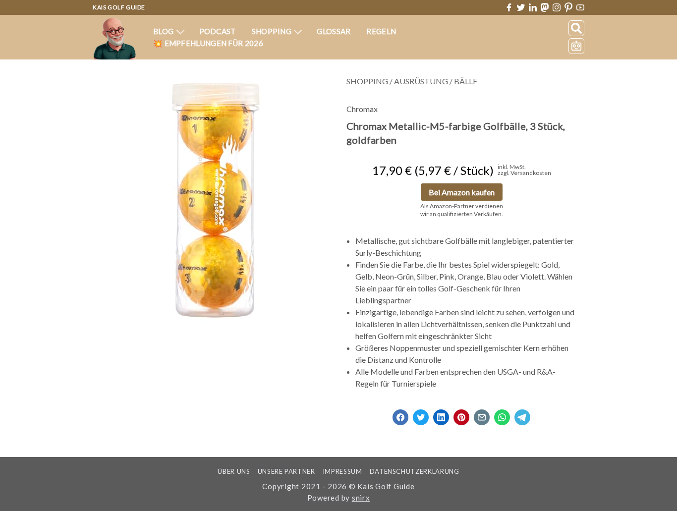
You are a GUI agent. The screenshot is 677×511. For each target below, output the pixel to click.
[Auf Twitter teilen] (421, 414)
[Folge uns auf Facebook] (509, 7)
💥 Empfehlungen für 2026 (208, 43)
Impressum (342, 471)
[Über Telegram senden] (522, 414)
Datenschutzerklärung (414, 471)
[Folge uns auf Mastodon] (545, 7)
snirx (361, 497)
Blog (164, 31)
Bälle (465, 81)
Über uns (234, 471)
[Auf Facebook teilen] (400, 414)
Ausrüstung (421, 81)
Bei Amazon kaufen (462, 192)
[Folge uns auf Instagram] (557, 7)
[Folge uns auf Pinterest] (568, 7)
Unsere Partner (286, 471)
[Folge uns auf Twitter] (521, 7)
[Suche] (576, 28)
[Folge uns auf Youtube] (580, 7)
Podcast (217, 31)
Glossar (333, 31)
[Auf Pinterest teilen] (461, 414)
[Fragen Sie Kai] (576, 46)
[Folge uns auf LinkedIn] (533, 7)
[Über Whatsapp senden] (502, 414)
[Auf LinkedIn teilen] (441, 414)
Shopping (272, 31)
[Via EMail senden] (482, 414)
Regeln (381, 31)
